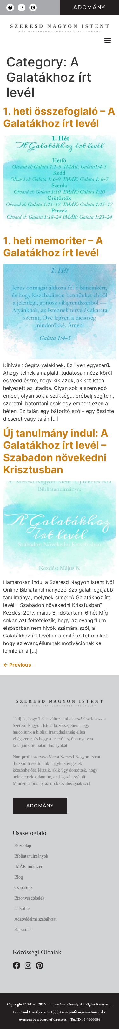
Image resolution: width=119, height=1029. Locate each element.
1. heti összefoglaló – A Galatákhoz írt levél (59, 117)
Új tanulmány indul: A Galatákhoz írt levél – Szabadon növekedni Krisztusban (55, 451)
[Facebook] (10, 7)
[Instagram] (21, 7)
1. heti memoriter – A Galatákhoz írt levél (53, 246)
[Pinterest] (33, 7)
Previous (17, 665)
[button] (107, 40)
